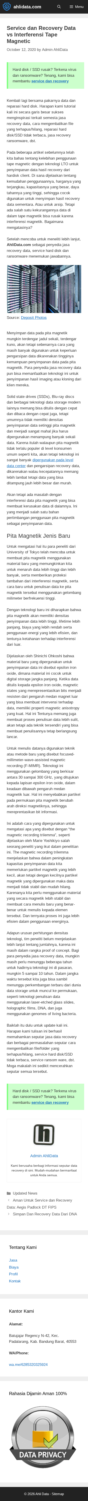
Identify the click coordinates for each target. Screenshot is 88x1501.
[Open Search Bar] (59, 7)
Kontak (15, 1281)
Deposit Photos (34, 317)
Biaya (14, 1267)
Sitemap (58, 1494)
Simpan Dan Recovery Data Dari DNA (45, 1214)
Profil (13, 1274)
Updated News (25, 1193)
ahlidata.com (27, 6)
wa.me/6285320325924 (28, 1364)
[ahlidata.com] (8, 7)
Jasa (13, 1260)
